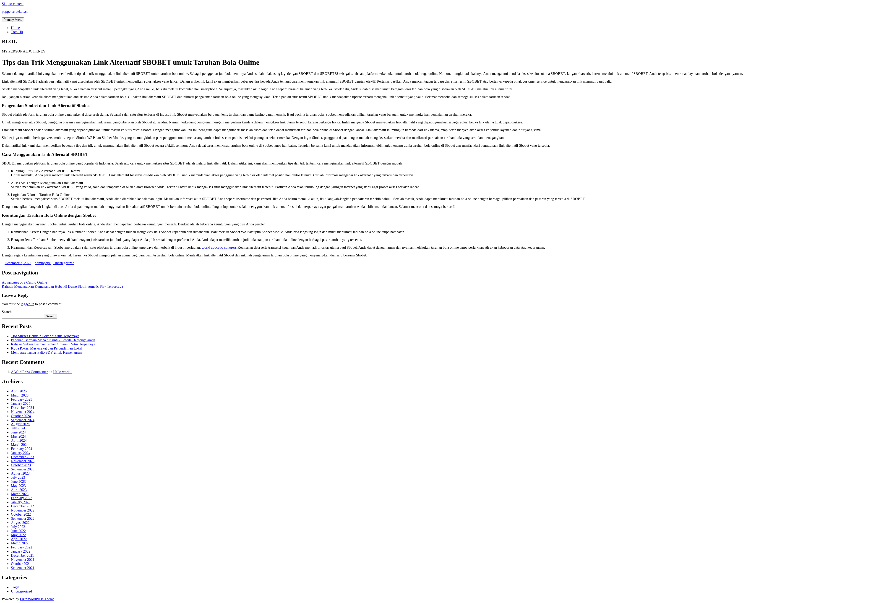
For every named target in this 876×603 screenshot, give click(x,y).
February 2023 (21, 498)
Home (15, 28)
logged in (27, 304)
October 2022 (21, 514)
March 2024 (20, 444)
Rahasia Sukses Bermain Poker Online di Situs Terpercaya (53, 344)
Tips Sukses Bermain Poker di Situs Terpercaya (45, 336)
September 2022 (22, 518)
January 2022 (20, 551)
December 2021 (22, 555)
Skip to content (12, 4)
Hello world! (62, 372)
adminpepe (43, 263)
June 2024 (18, 432)
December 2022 (22, 506)
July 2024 (18, 428)
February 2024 (21, 449)
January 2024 (20, 453)
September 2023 (22, 469)
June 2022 (18, 531)
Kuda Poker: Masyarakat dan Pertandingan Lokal (46, 348)
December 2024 (22, 408)
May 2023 (18, 486)
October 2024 (21, 416)
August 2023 (20, 473)
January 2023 (20, 502)
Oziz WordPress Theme (37, 599)
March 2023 (20, 494)
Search (7, 312)
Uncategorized (63, 263)
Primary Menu (13, 19)
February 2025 (21, 399)
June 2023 (18, 481)
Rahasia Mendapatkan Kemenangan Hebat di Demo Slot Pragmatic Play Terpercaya (62, 286)
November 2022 (22, 510)
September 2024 (22, 420)
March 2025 (20, 395)
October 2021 (21, 564)
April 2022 (19, 539)
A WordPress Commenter (29, 372)
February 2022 (21, 547)
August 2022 (20, 523)
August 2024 (20, 424)
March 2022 (20, 543)
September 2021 (22, 568)
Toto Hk (17, 32)
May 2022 (18, 535)
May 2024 (18, 436)
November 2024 (22, 412)
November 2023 (22, 461)
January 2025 (20, 403)
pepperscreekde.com (16, 11)
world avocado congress (219, 247)
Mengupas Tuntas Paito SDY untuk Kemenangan (46, 352)
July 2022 (18, 527)
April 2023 (19, 490)
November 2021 (22, 559)
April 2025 (19, 391)
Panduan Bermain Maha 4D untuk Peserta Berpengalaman (53, 340)
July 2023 (18, 477)
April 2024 (19, 440)
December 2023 (22, 457)
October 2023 (21, 465)
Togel (15, 587)
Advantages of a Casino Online (24, 282)
